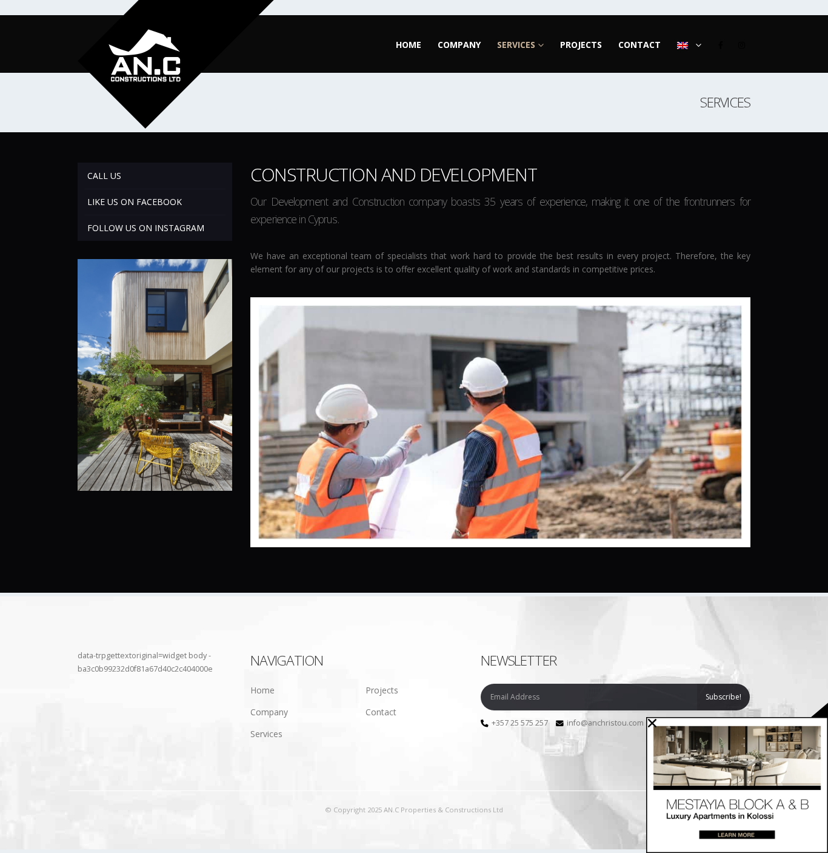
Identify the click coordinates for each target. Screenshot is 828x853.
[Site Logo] (176, 64)
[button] (652, 723)
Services (516, 44)
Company (459, 44)
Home (408, 44)
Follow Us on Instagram (145, 228)
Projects (581, 44)
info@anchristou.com (605, 723)
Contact (639, 44)
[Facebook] (720, 44)
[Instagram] (741, 44)
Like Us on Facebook (134, 201)
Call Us (104, 175)
